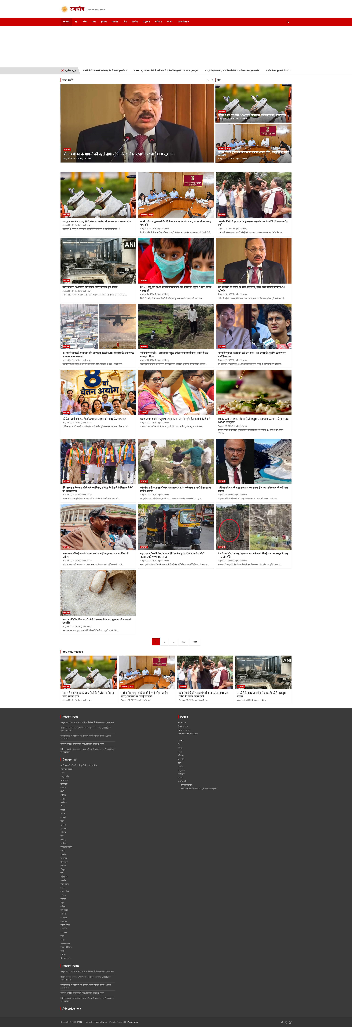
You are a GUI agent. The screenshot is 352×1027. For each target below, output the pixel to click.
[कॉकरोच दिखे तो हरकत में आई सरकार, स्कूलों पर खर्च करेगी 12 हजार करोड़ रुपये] (254, 195)
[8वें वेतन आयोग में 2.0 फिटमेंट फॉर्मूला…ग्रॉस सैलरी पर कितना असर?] (98, 392)
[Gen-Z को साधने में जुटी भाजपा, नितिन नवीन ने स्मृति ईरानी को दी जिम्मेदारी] (176, 392)
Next (195, 642)
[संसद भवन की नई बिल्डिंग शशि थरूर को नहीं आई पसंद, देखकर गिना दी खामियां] (98, 527)
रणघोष (77, 9)
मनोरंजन (158, 21)
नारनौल (63, 880)
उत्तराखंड (64, 784)
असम (62, 773)
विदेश (85, 21)
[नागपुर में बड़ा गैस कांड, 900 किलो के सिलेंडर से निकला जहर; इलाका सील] (98, 195)
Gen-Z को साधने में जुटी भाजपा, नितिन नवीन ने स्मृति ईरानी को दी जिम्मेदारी (175, 418)
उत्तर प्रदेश (65, 780)
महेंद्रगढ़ (64, 921)
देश (76, 21)
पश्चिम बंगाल (65, 891)
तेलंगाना (63, 865)
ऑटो (62, 791)
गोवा (62, 836)
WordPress (133, 1022)
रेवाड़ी (62, 940)
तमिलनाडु (64, 858)
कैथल (63, 813)
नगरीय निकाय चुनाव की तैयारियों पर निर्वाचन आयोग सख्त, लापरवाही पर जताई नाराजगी (230, 70)
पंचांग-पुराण (65, 884)
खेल (125, 21)
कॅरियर (169, 21)
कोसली (63, 817)
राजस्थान (222, 148)
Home (66, 21)
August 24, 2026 (70, 158)
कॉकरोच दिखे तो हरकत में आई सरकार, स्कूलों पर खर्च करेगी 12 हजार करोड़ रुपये (203, 694)
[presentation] (208, 80)
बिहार (62, 902)
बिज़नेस (135, 21)
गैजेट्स (63, 832)
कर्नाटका (64, 802)
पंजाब (62, 888)
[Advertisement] (176, 46)
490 (183, 642)
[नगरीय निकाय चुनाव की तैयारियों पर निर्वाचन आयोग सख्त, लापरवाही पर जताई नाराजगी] (176, 195)
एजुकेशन (146, 21)
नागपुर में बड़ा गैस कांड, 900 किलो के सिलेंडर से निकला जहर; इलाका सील (165, 70)
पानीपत (63, 895)
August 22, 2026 (147, 360)
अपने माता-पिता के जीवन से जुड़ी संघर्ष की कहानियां (79, 765)
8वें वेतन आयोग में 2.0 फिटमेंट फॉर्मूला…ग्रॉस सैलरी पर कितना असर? (94, 418)
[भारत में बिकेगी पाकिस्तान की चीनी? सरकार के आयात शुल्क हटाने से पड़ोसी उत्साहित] (98, 593)
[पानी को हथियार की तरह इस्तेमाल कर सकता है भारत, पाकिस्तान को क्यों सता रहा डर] (254, 461)
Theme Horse (100, 1022)
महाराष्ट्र (64, 917)
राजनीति (115, 21)
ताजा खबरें (67, 80)
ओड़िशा (63, 795)
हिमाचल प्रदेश (66, 958)
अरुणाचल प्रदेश (66, 769)
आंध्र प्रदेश (65, 776)
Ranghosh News (85, 158)
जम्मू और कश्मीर (66, 847)
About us (182, 722)
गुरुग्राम (63, 828)
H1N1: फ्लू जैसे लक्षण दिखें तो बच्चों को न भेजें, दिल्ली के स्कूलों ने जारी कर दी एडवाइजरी (98, 70)
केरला (63, 810)
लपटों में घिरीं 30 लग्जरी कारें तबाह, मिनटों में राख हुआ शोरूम (90, 287)
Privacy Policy (184, 730)
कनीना (63, 799)
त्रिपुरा (63, 869)
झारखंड (63, 854)
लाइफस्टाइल (65, 943)
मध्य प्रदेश (64, 910)
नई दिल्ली (64, 876)
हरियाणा (104, 21)
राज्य (94, 21)
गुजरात (63, 825)
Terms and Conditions (188, 733)
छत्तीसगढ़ (64, 843)
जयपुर (228, 148)
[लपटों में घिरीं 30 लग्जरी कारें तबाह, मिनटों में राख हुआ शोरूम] (98, 261)
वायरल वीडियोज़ (66, 947)
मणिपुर (63, 906)
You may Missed (72, 651)
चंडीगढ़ (63, 839)
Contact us (183, 726)
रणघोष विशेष (182, 21)
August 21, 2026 (70, 561)
